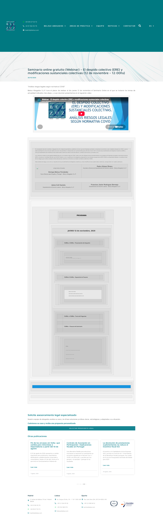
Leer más (34, 467)
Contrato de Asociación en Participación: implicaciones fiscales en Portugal (79, 445)
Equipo (100, 26)
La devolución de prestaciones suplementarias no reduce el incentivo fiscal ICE (116, 445)
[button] (29, 460)
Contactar (129, 26)
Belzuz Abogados (53, 26)
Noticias (112, 26)
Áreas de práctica (80, 26)
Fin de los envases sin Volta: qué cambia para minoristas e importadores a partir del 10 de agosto (45, 446)
